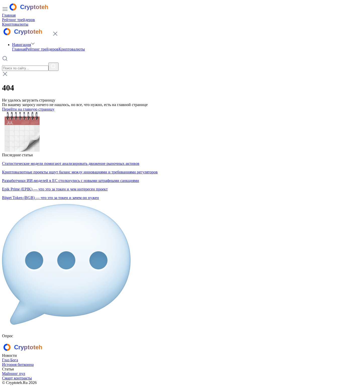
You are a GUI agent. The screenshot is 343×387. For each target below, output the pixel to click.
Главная (9, 15)
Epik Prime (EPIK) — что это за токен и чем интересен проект (55, 189)
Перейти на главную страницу (28, 109)
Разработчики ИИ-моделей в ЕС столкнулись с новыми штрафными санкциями (70, 180)
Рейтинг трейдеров (18, 20)
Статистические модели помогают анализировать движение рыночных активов (70, 163)
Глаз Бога (10, 360)
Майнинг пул (13, 373)
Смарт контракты (17, 378)
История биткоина (18, 364)
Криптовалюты (15, 24)
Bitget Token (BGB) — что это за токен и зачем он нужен (50, 198)
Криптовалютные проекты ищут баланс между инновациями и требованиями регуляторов (80, 172)
